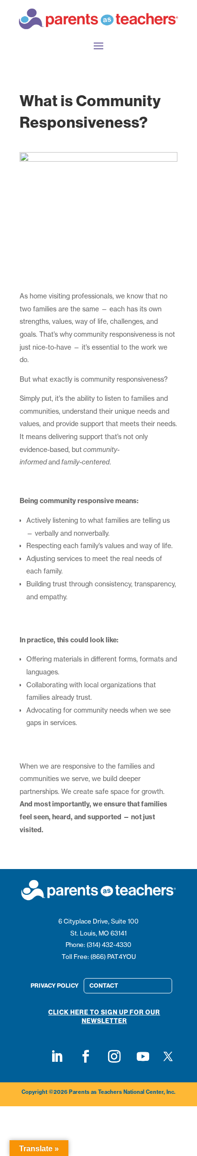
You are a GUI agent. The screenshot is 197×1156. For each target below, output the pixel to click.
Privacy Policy (54, 985)
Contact (103, 985)
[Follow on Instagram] (114, 1056)
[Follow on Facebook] (85, 1056)
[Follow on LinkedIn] (56, 1056)
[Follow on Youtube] (143, 1056)
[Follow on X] (168, 1056)
